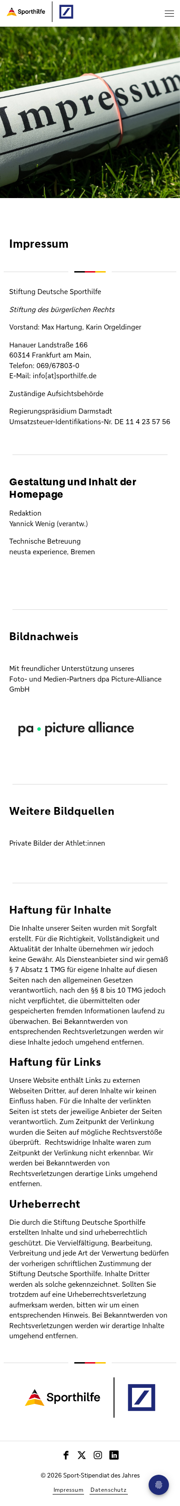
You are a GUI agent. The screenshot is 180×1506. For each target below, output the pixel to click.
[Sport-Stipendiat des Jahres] (38, 10)
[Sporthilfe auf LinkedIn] (114, 1455)
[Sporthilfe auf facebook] (66, 1455)
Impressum (69, 1489)
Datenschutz (108, 1489)
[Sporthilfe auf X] (82, 1455)
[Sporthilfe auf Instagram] (98, 1455)
